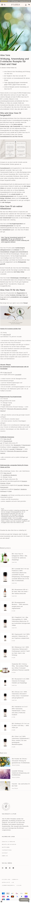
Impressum (15, 879)
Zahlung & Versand (8, 841)
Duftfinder (5, 847)
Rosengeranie (26, 445)
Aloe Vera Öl (11, 82)
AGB (13, 882)
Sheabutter (4, 495)
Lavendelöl (4, 239)
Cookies (18, 885)
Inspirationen (7, 850)
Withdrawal (24, 899)
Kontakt (5, 853)
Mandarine (23, 489)
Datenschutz (6, 882)
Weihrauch (3, 491)
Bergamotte (17, 445)
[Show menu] (2, 5)
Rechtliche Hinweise (9, 844)
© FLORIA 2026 (6, 879)
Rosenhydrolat (8, 441)
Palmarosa (19, 449)
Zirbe (9, 491)
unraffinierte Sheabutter (10, 475)
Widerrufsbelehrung (8, 885)
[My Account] (25, 4)
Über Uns (5, 855)
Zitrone (8, 483)
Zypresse (22, 447)
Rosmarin (24, 481)
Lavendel (12, 449)
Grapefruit (15, 447)
